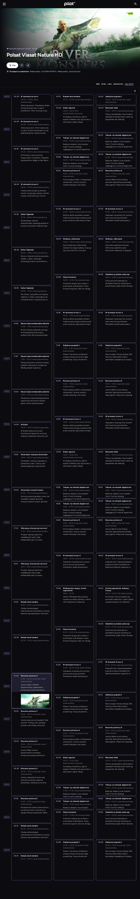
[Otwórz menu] (4, 4)
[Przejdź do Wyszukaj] (135, 4)
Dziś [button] (98, 84)
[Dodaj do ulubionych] (21, 65)
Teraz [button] (103, 84)
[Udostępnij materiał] (28, 65)
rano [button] (110, 84)
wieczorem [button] (118, 84)
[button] (135, 91)
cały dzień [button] (129, 84)
